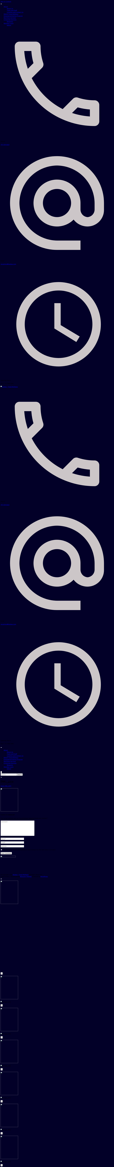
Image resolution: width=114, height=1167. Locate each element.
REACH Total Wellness (11, 14)
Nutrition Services (10, 18)
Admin (9, 25)
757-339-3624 (5, 145)
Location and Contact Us (15, 12)
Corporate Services (10, 20)
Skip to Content (6, 1)
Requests (10, 21)
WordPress (44, 876)
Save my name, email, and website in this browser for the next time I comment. (29, 850)
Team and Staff (12, 10)
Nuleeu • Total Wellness (21, 875)
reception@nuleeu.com (8, 264)
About (6, 7)
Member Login (8, 23)
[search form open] (1, 772)
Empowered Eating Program (13, 16)
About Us (10, 8)
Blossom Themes (26, 876)
